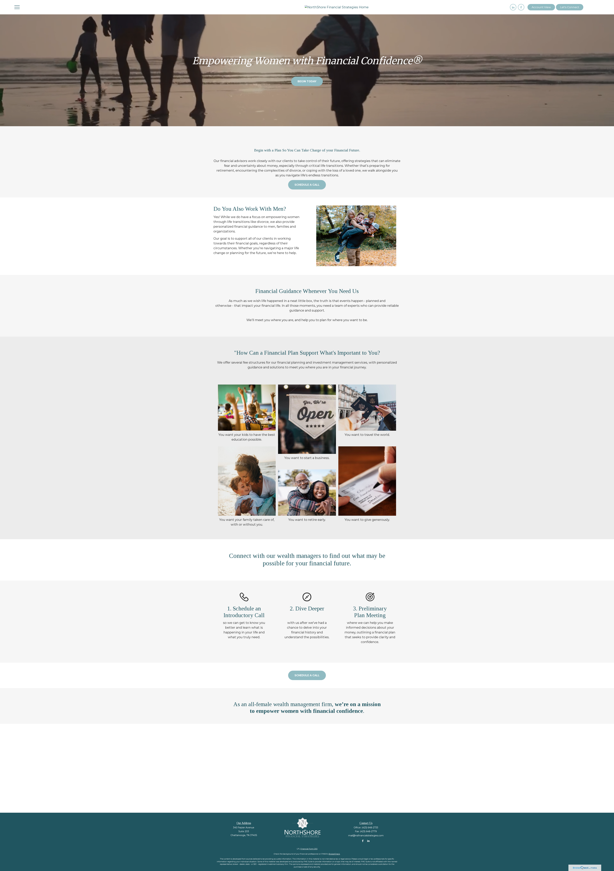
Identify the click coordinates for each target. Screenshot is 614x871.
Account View (541, 7)
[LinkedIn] (513, 7)
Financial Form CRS (308, 849)
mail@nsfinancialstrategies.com (366, 835)
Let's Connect (569, 7)
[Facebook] (521, 7)
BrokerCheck (334, 854)
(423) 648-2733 (370, 827)
